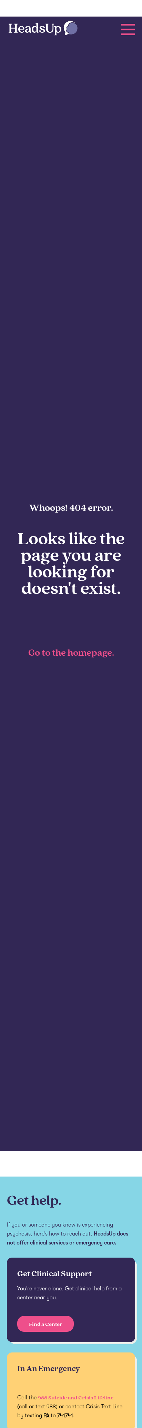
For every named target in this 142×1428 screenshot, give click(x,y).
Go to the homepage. (71, 652)
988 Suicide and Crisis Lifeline (75, 1397)
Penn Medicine (37, 8)
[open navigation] (128, 29)
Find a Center (45, 1323)
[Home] (43, 29)
